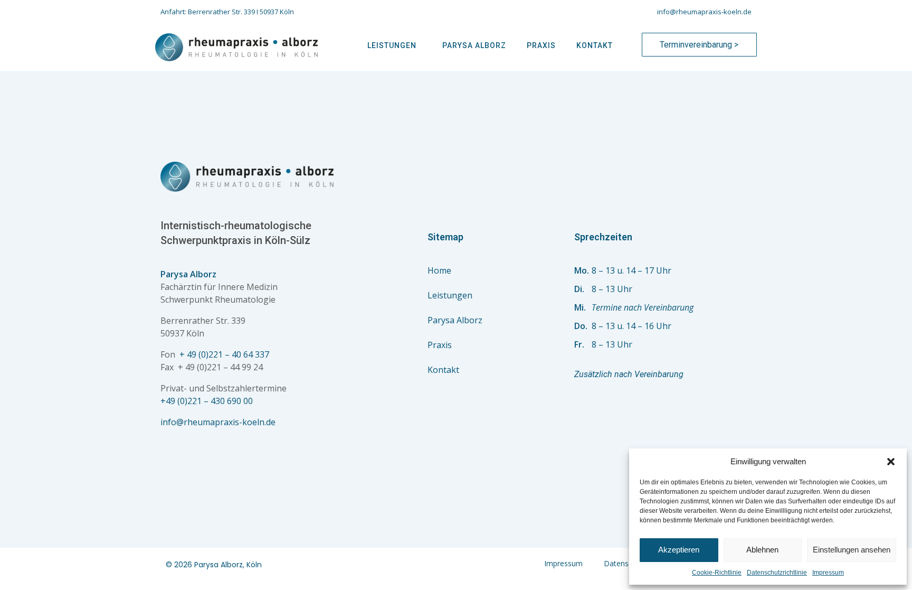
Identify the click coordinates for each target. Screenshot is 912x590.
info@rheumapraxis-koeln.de (218, 422)
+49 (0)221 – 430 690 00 (206, 401)
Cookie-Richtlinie (717, 572)
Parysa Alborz (474, 45)
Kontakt (594, 45)
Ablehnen (762, 549)
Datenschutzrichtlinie (777, 572)
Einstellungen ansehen (851, 549)
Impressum (828, 572)
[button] (891, 461)
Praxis (541, 45)
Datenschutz (625, 563)
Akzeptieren (678, 549)
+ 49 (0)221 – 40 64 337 (224, 354)
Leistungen (391, 45)
